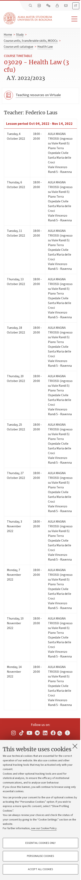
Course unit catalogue (18, 47)
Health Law (45, 47)
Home (8, 34)
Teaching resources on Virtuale (38, 95)
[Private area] (57, 6)
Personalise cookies (40, 856)
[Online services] (48, 6)
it (75, 6)
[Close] (75, 746)
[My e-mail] (66, 6)
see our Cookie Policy (44, 828)
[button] (66, 19)
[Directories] (39, 6)
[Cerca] (31, 6)
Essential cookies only (40, 843)
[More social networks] (67, 732)
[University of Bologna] (28, 18)
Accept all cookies (40, 869)
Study (20, 34)
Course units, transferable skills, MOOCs (31, 41)
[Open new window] (13, 732)
